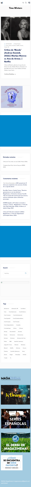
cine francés (16, 321)
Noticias (18, 348)
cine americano (12, 311)
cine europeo (7, 321)
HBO (10, 341)
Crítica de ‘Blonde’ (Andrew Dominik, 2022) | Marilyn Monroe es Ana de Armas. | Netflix (15, 56)
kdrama (16, 344)
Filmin (5, 341)
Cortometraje (7, 328)
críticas (21, 328)
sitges (11, 354)
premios (6, 351)
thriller (24, 354)
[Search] (27, 272)
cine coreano (7, 315)
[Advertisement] (15, 131)
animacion (6, 308)
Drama (5, 334)
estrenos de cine (21, 338)
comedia (18, 325)
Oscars (21, 45)
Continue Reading (9, 74)
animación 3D (15, 308)
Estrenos (14, 45)
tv (10, 357)
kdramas (23, 344)
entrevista (12, 334)
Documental (12, 331)
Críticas (10, 45)
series (5, 354)
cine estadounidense (18, 318)
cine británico (22, 311)
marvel (5, 348)
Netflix (18, 45)
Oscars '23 (6, 47)
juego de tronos (8, 344)
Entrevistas (20, 334)
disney (5, 331)
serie (23, 351)
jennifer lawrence (18, 341)
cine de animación (17, 315)
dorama (20, 331)
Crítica (14, 328)
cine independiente (8, 325)
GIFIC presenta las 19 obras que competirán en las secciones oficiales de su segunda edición (15, 185)
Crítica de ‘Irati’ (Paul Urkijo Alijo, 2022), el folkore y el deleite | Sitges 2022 (15, 206)
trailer (5, 357)
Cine (7, 45)
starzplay (17, 354)
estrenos (12, 338)
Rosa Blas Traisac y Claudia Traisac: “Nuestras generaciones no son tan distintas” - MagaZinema (15, 192)
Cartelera (23, 308)
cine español (7, 318)
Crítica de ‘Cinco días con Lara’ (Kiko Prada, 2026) (15, 161)
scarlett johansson (15, 351)
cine (5, 311)
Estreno (6, 338)
